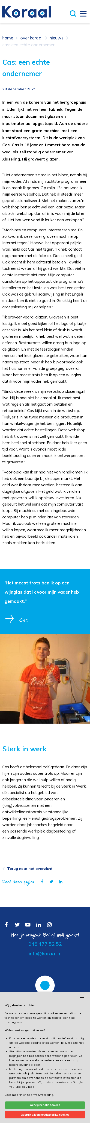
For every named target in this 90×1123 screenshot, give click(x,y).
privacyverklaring (42, 1094)
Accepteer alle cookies (45, 1105)
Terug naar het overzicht (30, 868)
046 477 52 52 (45, 944)
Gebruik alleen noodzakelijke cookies (45, 1114)
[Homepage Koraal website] (26, 11)
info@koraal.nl (45, 954)
